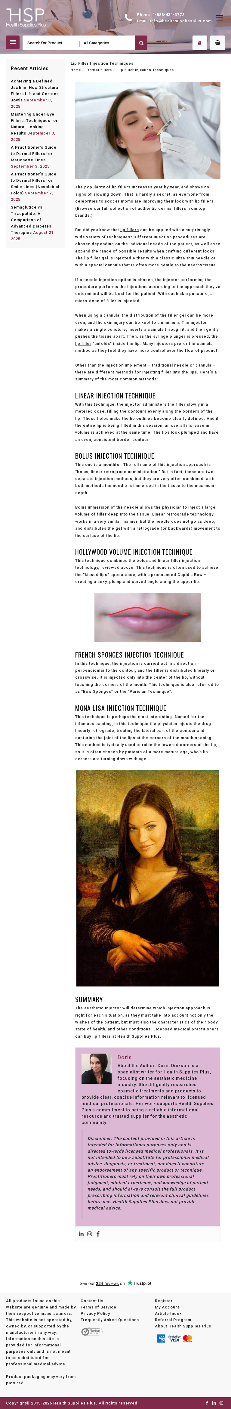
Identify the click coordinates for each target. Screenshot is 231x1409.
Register (164, 1300)
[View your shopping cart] (217, 43)
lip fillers (129, 230)
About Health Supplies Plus (183, 1326)
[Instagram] (89, 1234)
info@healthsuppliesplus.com (181, 21)
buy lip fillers (97, 1036)
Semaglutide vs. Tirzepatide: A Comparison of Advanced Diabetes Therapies (31, 220)
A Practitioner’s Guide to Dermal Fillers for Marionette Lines (34, 153)
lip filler (83, 343)
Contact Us (92, 1300)
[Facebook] (98, 1234)
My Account (167, 1307)
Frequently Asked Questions (110, 1319)
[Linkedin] (81, 1234)
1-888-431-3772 (168, 14)
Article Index (168, 1313)
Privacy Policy (95, 1313)
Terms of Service (98, 1307)
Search (141, 43)
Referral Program (173, 1319)
